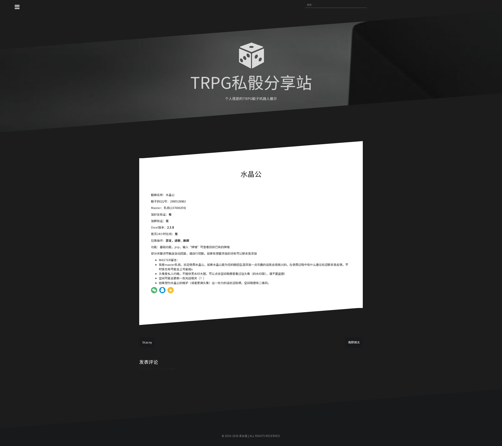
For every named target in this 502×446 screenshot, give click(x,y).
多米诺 (243, 436)
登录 (172, 369)
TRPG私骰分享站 (251, 82)
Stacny (147, 342)
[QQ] (162, 290)
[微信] (154, 290)
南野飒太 (354, 342)
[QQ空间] (170, 290)
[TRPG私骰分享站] (251, 56)
